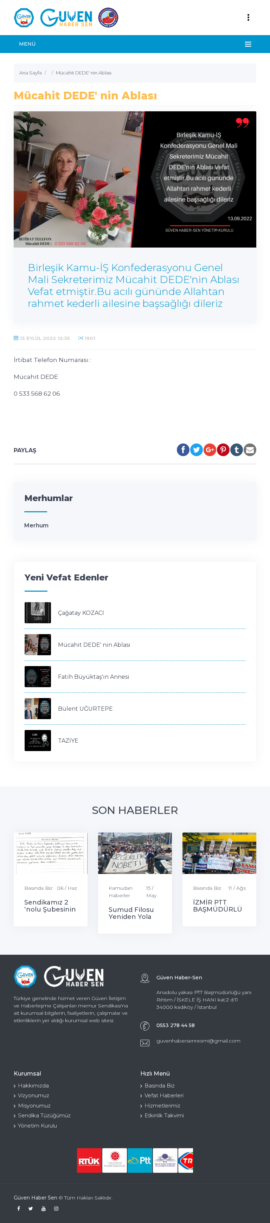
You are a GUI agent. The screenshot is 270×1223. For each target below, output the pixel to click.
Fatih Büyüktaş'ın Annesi (93, 676)
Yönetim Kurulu (37, 1125)
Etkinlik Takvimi (164, 1115)
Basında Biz (38, 888)
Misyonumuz (34, 1105)
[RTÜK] (89, 1160)
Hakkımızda (33, 1085)
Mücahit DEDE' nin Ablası (94, 645)
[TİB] (114, 1160)
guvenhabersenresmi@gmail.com (198, 1041)
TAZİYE (68, 740)
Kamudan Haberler (121, 892)
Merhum (36, 525)
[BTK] (165, 1160)
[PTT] (140, 1160)
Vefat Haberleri (164, 1095)
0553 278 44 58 (175, 1025)
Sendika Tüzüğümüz (44, 1115)
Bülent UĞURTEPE (85, 708)
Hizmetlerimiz (162, 1105)
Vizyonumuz (33, 1095)
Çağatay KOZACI (81, 613)
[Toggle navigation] (248, 17)
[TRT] (190, 1160)
